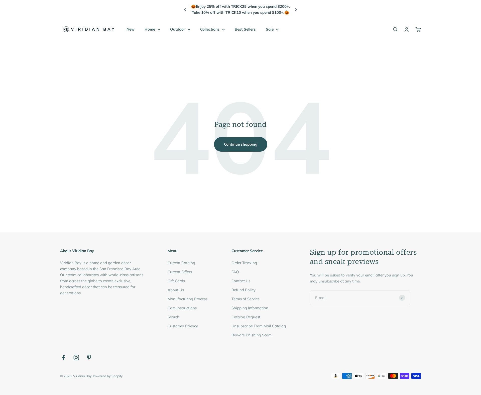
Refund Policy (243, 289)
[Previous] (185, 10)
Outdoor (177, 29)
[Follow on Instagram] (76, 357)
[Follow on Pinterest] (89, 357)
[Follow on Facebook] (63, 357)
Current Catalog (181, 262)
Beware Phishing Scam (251, 335)
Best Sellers (245, 29)
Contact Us (240, 280)
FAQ (235, 271)
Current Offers (180, 271)
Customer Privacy (183, 326)
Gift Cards (176, 280)
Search (173, 317)
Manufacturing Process (187, 299)
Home (150, 29)
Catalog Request (245, 317)
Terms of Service (245, 299)
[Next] (296, 10)
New (131, 29)
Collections (210, 29)
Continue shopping (240, 144)
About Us (176, 289)
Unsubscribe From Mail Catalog (258, 326)
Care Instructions (182, 308)
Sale (270, 29)
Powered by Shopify (108, 376)
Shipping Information (249, 308)
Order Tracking (244, 262)
